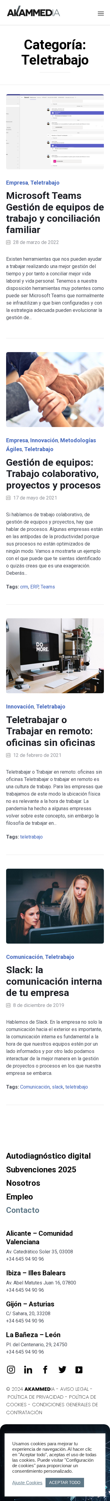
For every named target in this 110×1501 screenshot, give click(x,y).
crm (24, 587)
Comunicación (24, 957)
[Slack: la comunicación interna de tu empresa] (55, 906)
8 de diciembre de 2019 (38, 1005)
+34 (11, 1290)
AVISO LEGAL (74, 1389)
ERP (34, 587)
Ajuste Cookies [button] (27, 1482)
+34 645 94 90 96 (25, 1259)
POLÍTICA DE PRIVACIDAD (36, 1396)
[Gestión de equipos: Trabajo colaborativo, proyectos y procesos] (55, 389)
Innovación (44, 440)
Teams (48, 587)
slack (57, 1087)
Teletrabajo (45, 182)
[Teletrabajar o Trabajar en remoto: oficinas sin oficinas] (55, 655)
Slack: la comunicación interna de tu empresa (54, 981)
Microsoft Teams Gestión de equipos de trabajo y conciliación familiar (55, 212)
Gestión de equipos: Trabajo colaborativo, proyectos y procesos (53, 474)
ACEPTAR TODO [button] (64, 1482)
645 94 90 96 (30, 1290)
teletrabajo (31, 837)
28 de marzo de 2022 (36, 242)
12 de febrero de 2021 (37, 755)
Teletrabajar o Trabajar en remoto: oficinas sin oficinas (50, 731)
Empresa (17, 182)
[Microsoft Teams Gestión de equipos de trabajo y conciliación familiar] (55, 131)
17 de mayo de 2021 (35, 498)
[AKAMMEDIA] (33, 11)
